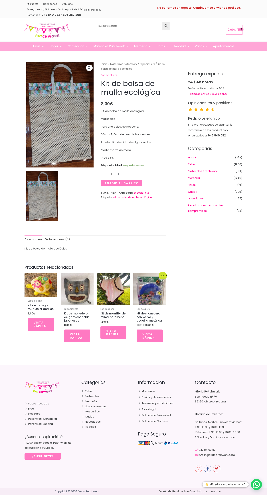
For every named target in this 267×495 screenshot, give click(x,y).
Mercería (194, 178)
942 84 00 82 (207, 450)
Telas (191, 164)
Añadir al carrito (122, 183)
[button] (42, 46)
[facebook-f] (208, 468)
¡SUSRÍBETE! (42, 456)
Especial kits (147, 64)
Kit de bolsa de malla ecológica (132, 197)
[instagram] (199, 468)
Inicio (104, 64)
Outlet (192, 192)
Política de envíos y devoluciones (208, 94)
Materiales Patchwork (123, 64)
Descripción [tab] (33, 239)
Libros (192, 185)
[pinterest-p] (217, 468)
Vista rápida (40, 324)
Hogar (192, 157)
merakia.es (215, 491)
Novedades (196, 198)
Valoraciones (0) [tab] (57, 239)
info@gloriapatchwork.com (217, 455)
